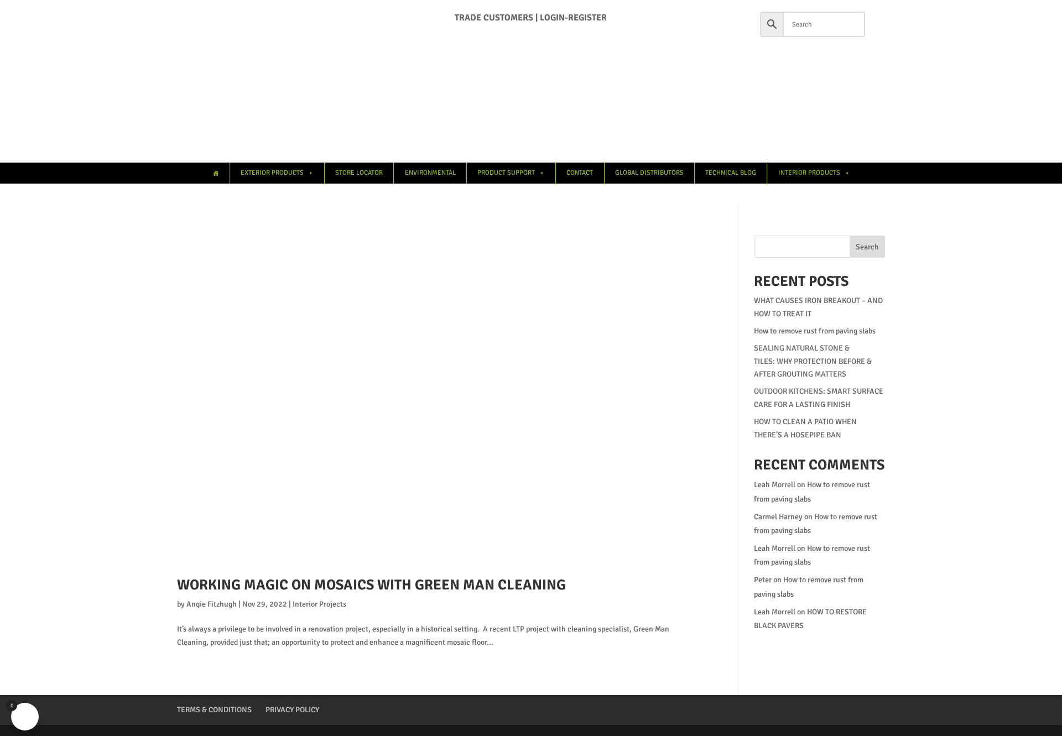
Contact (579, 173)
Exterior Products (272, 173)
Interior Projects (319, 604)
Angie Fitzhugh (211, 604)
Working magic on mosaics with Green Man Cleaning (371, 585)
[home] (215, 173)
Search (867, 247)
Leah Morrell (774, 484)
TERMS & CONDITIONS (214, 709)
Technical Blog (730, 173)
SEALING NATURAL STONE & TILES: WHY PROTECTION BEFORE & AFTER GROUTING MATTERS (813, 361)
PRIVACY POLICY (292, 709)
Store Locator (359, 173)
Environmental (430, 173)
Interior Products (809, 173)
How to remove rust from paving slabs (815, 331)
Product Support (506, 173)
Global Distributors (649, 173)
